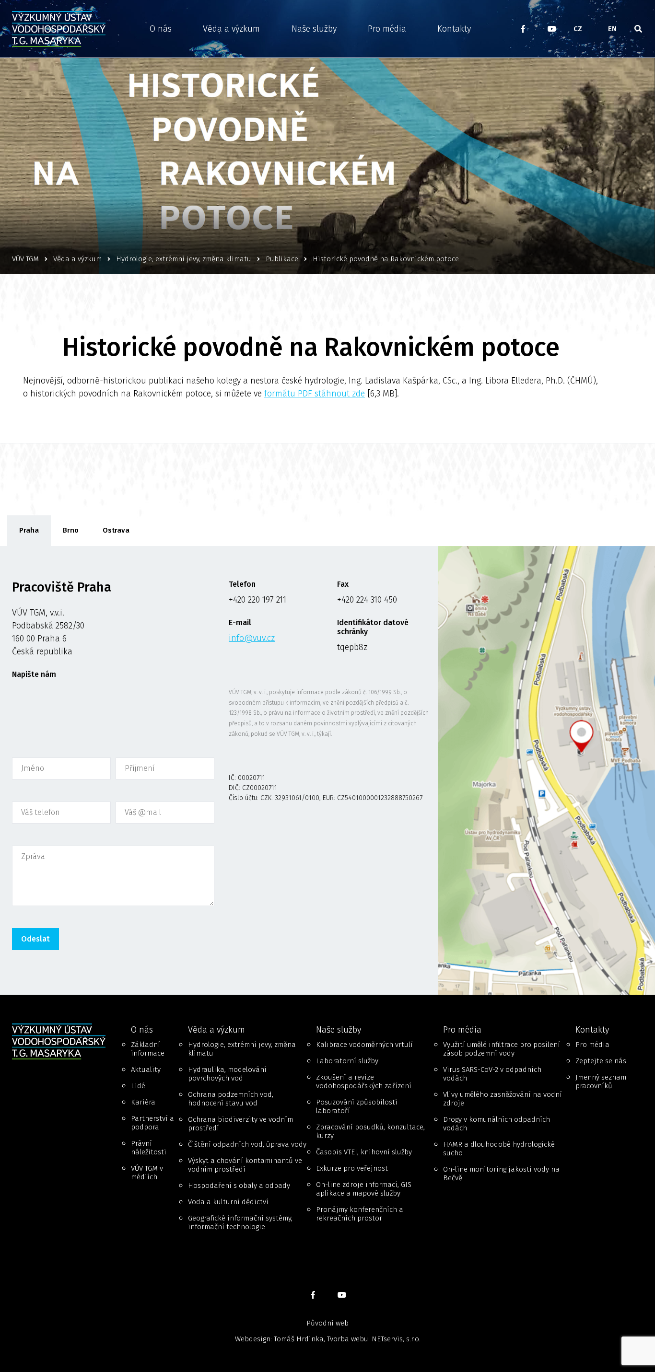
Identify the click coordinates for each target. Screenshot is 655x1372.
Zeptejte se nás (600, 1061)
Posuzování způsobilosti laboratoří (357, 1106)
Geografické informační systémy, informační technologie (240, 1222)
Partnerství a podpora (152, 1122)
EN (612, 28)
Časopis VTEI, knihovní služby (364, 1152)
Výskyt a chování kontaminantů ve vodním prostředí (245, 1165)
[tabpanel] (327, 770)
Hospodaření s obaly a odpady (239, 1185)
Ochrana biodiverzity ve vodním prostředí (240, 1123)
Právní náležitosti (148, 1147)
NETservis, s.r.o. (396, 1339)
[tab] (29, 530)
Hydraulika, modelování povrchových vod (227, 1073)
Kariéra (143, 1102)
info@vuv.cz (252, 638)
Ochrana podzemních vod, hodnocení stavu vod (230, 1098)
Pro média (387, 28)
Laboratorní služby (347, 1061)
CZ (577, 28)
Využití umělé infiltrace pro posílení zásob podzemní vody (501, 1049)
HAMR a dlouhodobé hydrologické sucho (499, 1148)
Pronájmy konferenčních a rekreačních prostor (359, 1213)
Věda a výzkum (231, 28)
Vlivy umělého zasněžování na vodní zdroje (502, 1098)
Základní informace (147, 1049)
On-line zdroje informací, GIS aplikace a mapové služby (363, 1189)
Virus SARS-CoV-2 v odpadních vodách (492, 1073)
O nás (161, 28)
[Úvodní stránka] (62, 29)
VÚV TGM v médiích (147, 1172)
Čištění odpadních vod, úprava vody (247, 1144)
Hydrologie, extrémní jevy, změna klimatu (242, 1049)
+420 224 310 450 (367, 599)
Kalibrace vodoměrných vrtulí (364, 1044)
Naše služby (314, 28)
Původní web (327, 1323)
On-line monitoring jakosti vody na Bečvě (501, 1173)
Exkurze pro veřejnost (352, 1168)
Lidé (138, 1085)
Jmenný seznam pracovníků (600, 1081)
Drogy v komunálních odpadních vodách (496, 1123)
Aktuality (146, 1069)
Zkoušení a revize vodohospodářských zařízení (363, 1081)
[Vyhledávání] (638, 29)
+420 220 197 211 (257, 599)
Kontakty (454, 28)
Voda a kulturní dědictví (228, 1202)
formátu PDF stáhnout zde (314, 393)
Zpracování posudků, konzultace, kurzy (370, 1131)
